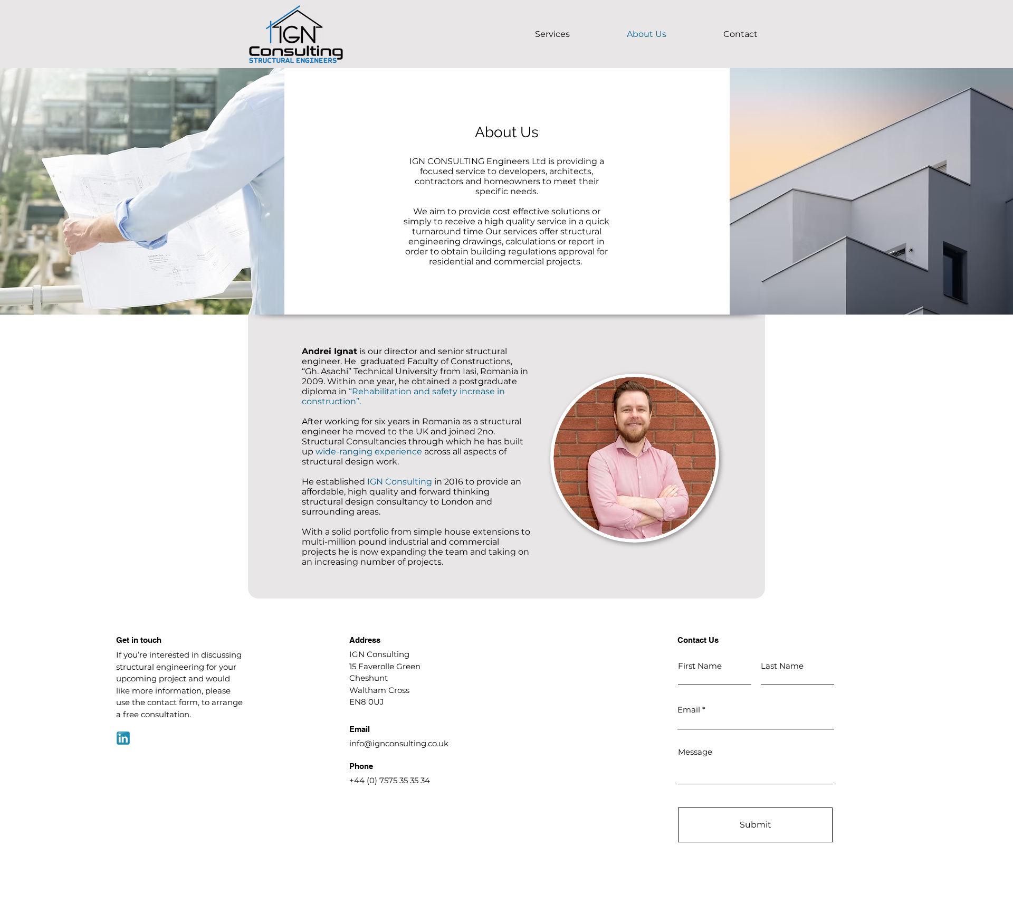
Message (695, 752)
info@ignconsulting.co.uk (398, 743)
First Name (700, 666)
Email (688, 710)
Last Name (782, 666)
